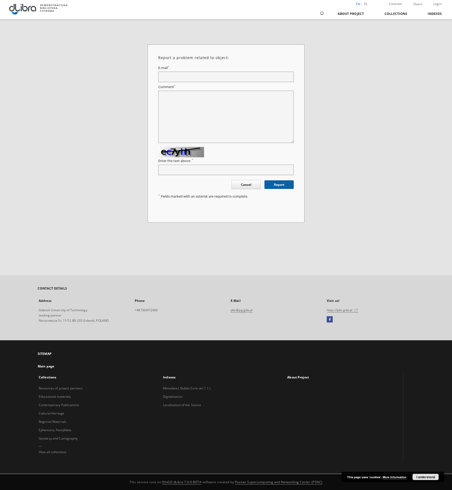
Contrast (395, 4)
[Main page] (321, 13)
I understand (425, 477)
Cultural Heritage (51, 413)
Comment (166, 87)
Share (417, 4)
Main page (46, 366)
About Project (351, 13)
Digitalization (173, 396)
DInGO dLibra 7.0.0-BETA (182, 482)
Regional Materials (52, 421)
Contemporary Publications (59, 405)
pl (366, 4)
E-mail (163, 68)
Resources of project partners (61, 388)
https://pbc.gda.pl (340, 310)
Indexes (435, 13)
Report (279, 184)
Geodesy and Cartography (58, 438)
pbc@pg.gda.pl (242, 310)
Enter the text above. (175, 161)
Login (437, 4)
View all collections (52, 452)
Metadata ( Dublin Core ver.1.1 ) (187, 388)
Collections (396, 13)
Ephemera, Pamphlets (55, 430)
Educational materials (55, 396)
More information (394, 477)
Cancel (246, 184)
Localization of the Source (182, 405)
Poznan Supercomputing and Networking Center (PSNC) (279, 482)
